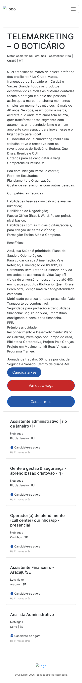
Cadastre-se (41, 402)
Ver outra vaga (41, 385)
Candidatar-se (24, 372)
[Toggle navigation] (73, 9)
